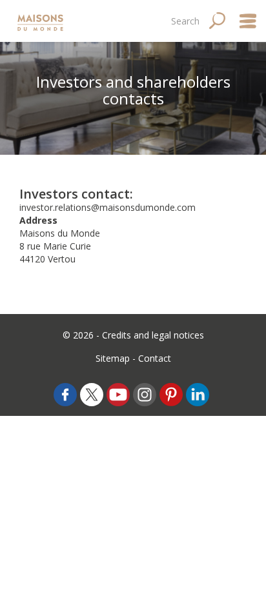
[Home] (42, 21)
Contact (154, 358)
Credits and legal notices (153, 335)
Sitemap (113, 358)
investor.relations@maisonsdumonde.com (107, 207)
